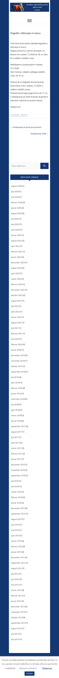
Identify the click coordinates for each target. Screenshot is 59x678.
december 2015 (18, 508)
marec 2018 (16, 415)
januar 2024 (16, 257)
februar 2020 (16, 344)
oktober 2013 (17, 617)
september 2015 (18, 514)
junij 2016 (15, 486)
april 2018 (15, 410)
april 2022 (15, 312)
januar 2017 (16, 459)
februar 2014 (16, 596)
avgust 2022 (16, 301)
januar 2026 (16, 208)
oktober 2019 (17, 366)
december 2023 (18, 262)
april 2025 (15, 230)
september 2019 (18, 372)
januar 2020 (16, 350)
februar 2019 (16, 388)
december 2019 (18, 355)
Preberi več (47, 668)
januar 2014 (16, 601)
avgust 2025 (16, 213)
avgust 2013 (16, 628)
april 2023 (15, 273)
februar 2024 (16, 252)
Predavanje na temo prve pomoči (25, 127)
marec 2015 (16, 541)
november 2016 (18, 470)
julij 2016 (15, 481)
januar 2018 (16, 421)
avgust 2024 (16, 241)
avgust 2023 (16, 268)
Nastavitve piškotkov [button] (28, 668)
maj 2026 (15, 197)
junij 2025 (15, 224)
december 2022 (18, 290)
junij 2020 (15, 339)
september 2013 (18, 623)
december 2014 (18, 557)
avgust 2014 (16, 568)
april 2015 (15, 536)
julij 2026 (15, 191)
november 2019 (18, 361)
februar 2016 (16, 497)
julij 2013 (15, 634)
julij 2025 (15, 219)
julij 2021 (15, 328)
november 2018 (18, 399)
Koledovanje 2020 (40, 133)
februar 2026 (16, 202)
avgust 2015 (16, 519)
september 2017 (18, 426)
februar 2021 (16, 333)
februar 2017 (16, 454)
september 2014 (18, 563)
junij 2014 (15, 579)
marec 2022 (16, 317)
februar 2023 (16, 284)
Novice (24, 115)
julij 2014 (15, 574)
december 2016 (18, 465)
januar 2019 (16, 394)
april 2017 (15, 443)
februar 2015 (16, 546)
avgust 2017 (16, 432)
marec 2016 (16, 492)
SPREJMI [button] (29, 673)
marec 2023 (16, 279)
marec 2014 (16, 590)
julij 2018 (15, 404)
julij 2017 (15, 437)
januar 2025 (16, 235)
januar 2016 (16, 503)
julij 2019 (15, 377)
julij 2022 (15, 306)
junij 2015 (15, 525)
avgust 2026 (16, 186)
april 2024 (15, 246)
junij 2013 (15, 639)
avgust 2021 (16, 323)
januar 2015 (16, 552)
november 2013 (18, 612)
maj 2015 (15, 530)
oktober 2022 (17, 295)
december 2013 (18, 607)
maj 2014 (15, 585)
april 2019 (15, 383)
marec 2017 (16, 448)
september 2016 (18, 475)
